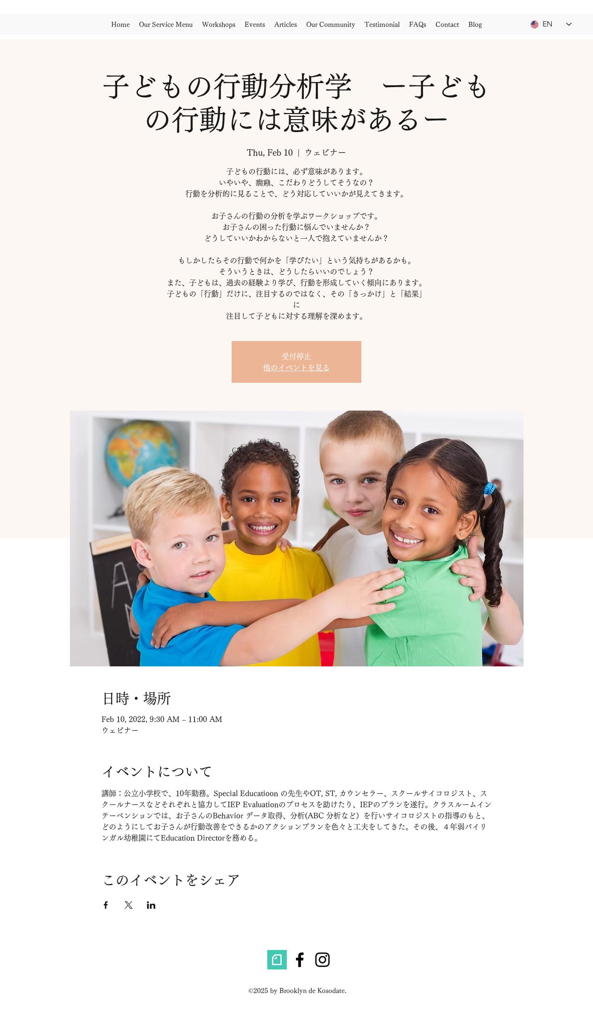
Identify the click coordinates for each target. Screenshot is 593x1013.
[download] (277, 959)
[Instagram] (322, 959)
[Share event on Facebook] (105, 905)
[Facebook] (299, 959)
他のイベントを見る (296, 367)
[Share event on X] (128, 905)
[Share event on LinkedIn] (151, 905)
